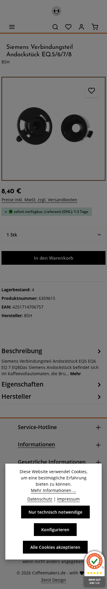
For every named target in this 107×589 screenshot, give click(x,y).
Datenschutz (39, 499)
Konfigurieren (55, 529)
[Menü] (12, 27)
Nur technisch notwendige (55, 512)
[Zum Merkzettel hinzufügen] (91, 90)
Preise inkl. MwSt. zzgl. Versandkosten (39, 199)
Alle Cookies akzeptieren (55, 547)
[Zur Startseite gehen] (53, 9)
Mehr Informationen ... (53, 490)
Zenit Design (53, 580)
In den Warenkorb (53, 258)
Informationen (36, 444)
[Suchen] (55, 27)
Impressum (68, 499)
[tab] (52, 361)
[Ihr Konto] (81, 27)
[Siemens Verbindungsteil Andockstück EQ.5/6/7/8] (53, 129)
